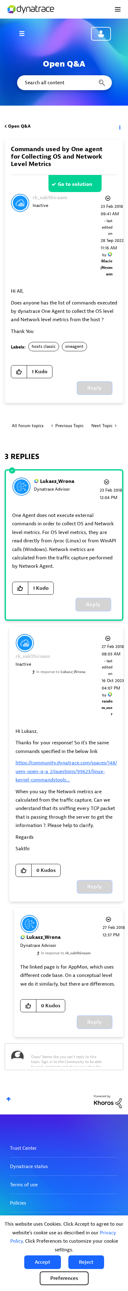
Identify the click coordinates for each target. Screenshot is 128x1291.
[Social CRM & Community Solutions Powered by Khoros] (108, 1101)
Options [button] (119, 126)
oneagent (74, 346)
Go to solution (75, 184)
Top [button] (8, 1099)
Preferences (64, 1278)
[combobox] (64, 82)
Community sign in (101, 34)
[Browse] (25, 33)
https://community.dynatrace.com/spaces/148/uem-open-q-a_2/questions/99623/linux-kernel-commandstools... (66, 771)
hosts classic (44, 346)
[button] (42, 1262)
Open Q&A (19, 126)
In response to (60, 671)
